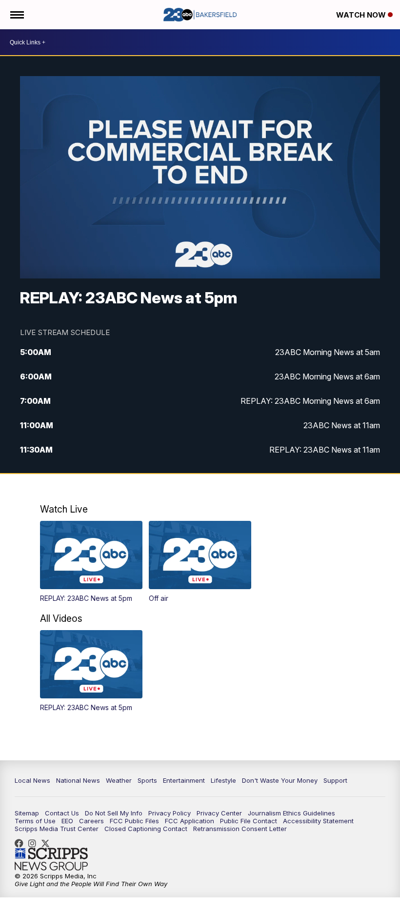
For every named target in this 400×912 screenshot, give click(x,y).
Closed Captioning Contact (145, 829)
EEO (67, 821)
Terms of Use (35, 821)
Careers (91, 821)
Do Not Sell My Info (113, 813)
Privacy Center (219, 813)
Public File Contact (248, 821)
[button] (91, 561)
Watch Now (362, 15)
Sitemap (27, 813)
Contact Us (62, 813)
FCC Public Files (134, 821)
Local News (32, 780)
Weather (119, 780)
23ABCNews (34, 843)
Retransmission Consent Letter (240, 829)
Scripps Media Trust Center (57, 829)
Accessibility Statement (318, 821)
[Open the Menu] (16, 14)
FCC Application (189, 821)
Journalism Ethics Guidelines (291, 813)
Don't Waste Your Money (280, 780)
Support (335, 780)
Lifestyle (223, 780)
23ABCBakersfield (21, 843)
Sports (147, 780)
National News (78, 780)
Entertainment (184, 780)
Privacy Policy (169, 813)
